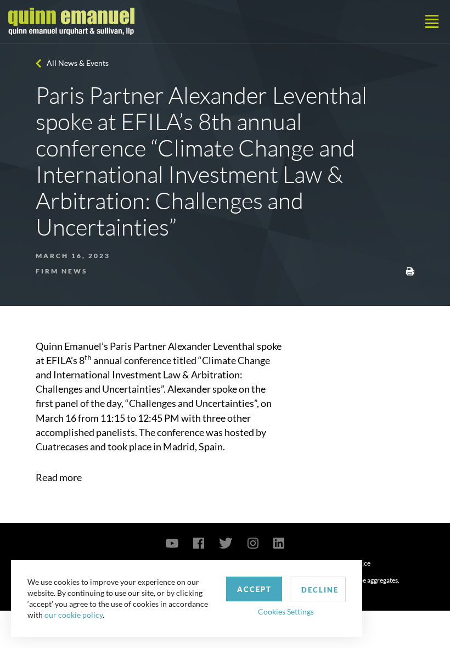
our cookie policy (73, 614)
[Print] (410, 270)
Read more (59, 477)
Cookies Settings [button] (286, 611)
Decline (320, 589)
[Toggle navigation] (432, 21)
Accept (254, 589)
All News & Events (78, 63)
